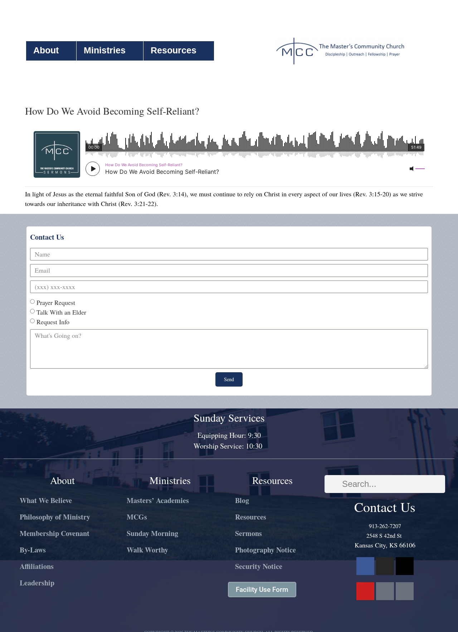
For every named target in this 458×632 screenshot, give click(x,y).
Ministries (105, 50)
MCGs (137, 517)
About (46, 50)
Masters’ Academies (158, 500)
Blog (242, 500)
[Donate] (405, 591)
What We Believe (46, 500)
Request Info (52, 321)
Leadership (37, 583)
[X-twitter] (405, 566)
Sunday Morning (152, 533)
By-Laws (33, 550)
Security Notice (258, 566)
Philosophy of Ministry (55, 517)
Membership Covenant (54, 533)
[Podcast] (385, 591)
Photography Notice (265, 550)
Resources (173, 50)
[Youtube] (365, 591)
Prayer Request (55, 302)
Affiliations (37, 566)
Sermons (248, 533)
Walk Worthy (147, 550)
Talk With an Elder (61, 312)
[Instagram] (385, 566)
